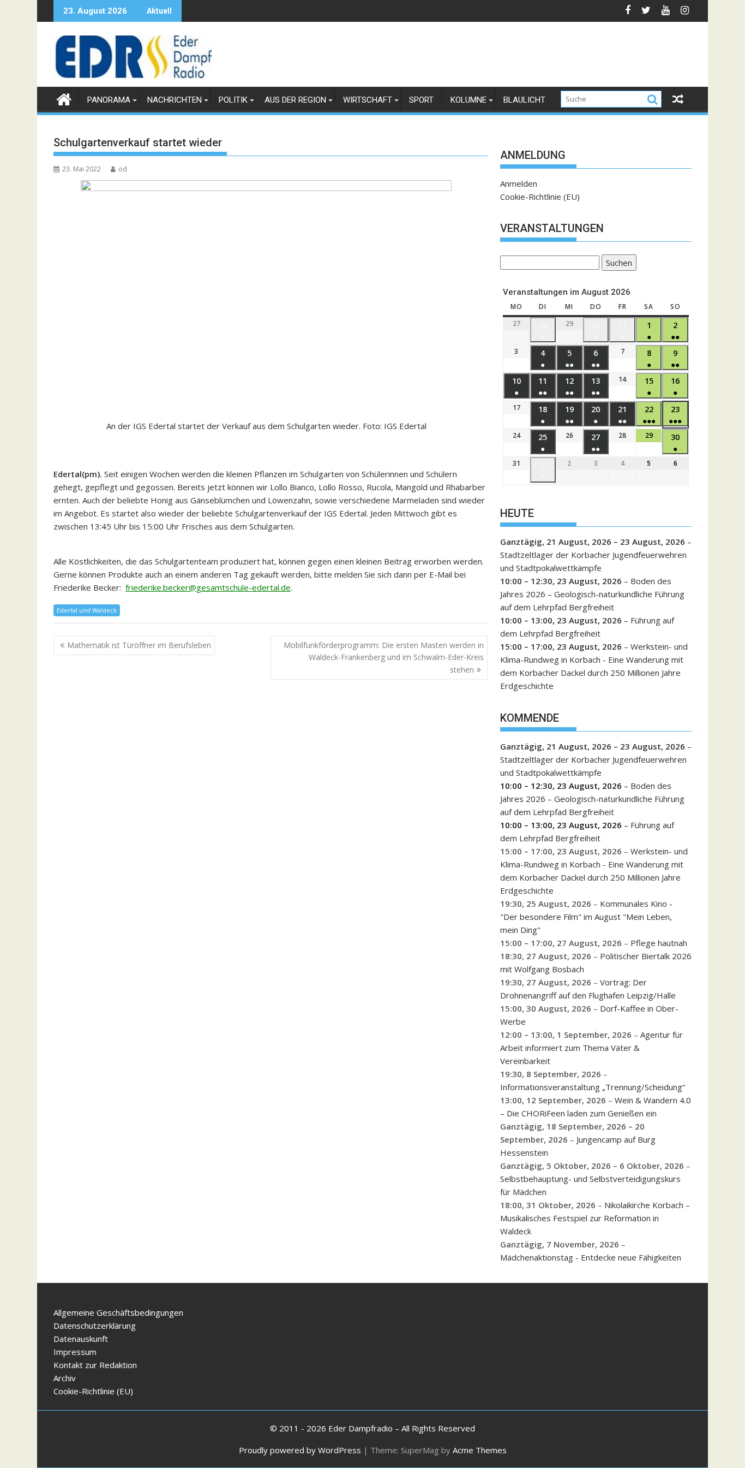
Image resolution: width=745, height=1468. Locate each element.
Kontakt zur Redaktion (95, 1364)
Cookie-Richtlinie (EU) (540, 196)
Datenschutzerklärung (94, 1325)
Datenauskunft (80, 1338)
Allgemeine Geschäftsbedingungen (118, 1312)
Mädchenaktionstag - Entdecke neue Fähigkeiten (590, 1257)
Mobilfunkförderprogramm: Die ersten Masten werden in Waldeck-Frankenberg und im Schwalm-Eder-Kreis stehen (384, 657)
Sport (421, 100)
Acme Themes (480, 1450)
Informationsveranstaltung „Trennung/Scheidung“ (592, 1086)
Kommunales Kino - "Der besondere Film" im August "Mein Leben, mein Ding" (586, 916)
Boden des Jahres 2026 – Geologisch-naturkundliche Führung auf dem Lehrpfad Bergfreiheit (592, 594)
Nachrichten (174, 100)
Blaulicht (524, 100)
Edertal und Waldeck (87, 610)
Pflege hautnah (658, 942)
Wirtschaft (367, 100)
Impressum (75, 1351)
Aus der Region (295, 100)
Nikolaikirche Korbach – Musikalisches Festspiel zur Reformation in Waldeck (595, 1218)
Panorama (108, 100)
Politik (233, 100)
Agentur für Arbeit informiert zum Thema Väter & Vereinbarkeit (591, 1047)
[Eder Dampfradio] (64, 98)
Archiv (64, 1377)
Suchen (617, 264)
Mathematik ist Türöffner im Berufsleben (139, 645)
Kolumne (468, 100)
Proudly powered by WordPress (300, 1450)
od (122, 169)
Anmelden (518, 183)
